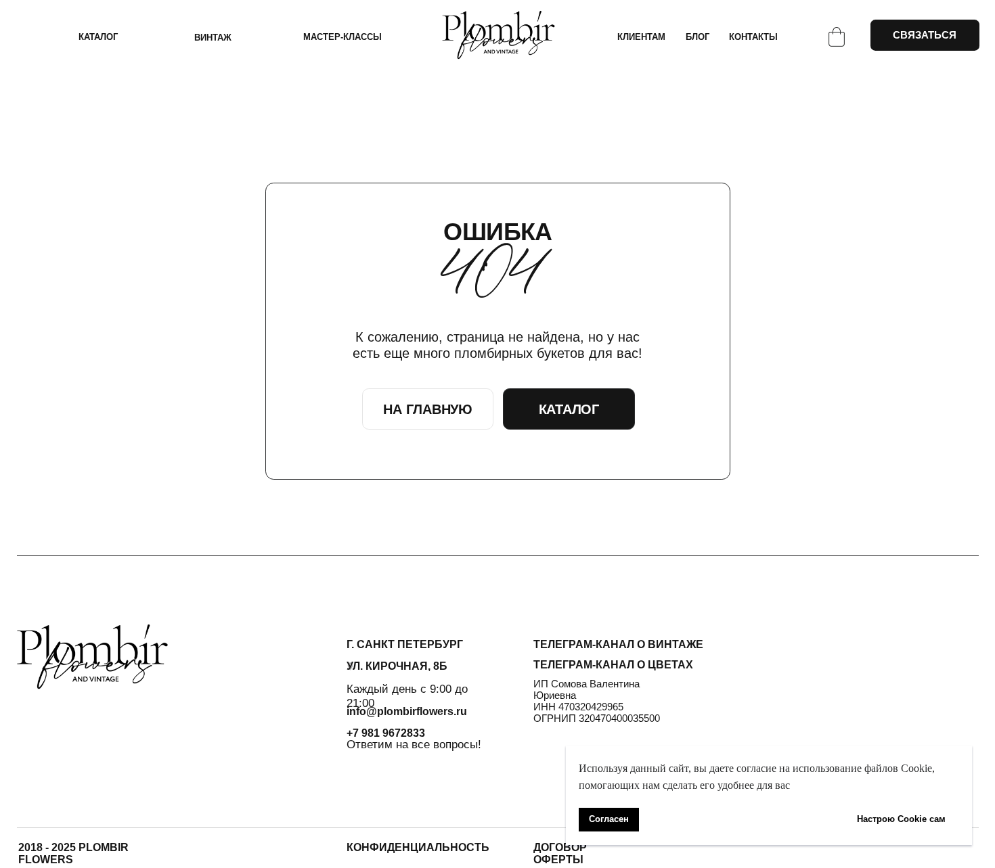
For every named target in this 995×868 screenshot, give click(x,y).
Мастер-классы (342, 37)
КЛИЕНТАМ (641, 37)
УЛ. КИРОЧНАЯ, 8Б (397, 666)
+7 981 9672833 (386, 733)
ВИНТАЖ (212, 37)
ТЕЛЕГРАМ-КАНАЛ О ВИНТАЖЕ (618, 644)
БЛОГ (697, 37)
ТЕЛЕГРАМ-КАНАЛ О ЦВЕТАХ (613, 664)
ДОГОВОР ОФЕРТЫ (560, 853)
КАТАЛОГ (98, 37)
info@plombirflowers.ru (407, 711)
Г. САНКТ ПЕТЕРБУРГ (405, 644)
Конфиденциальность (418, 847)
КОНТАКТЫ (753, 37)
